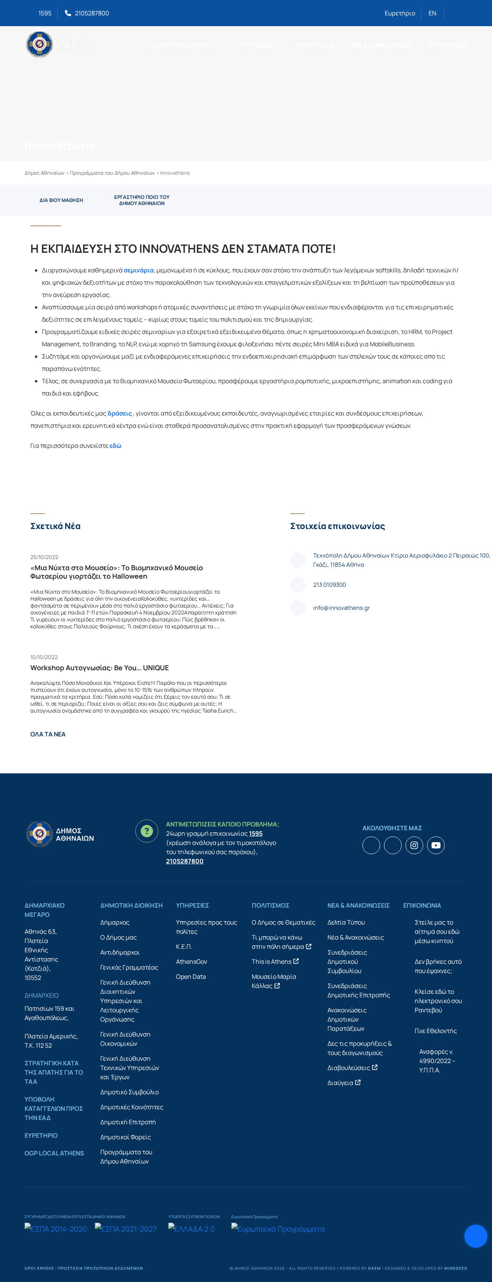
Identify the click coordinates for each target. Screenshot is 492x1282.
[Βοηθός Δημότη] (476, 1236)
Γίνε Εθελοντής (436, 1031)
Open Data (191, 976)
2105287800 (92, 13)
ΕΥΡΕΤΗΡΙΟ (41, 1135)
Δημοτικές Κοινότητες (131, 1107)
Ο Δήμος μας (118, 937)
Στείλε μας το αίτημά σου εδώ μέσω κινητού (437, 931)
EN (432, 13)
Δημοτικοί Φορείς (125, 1137)
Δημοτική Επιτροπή (128, 1122)
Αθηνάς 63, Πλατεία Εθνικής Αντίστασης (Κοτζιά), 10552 (41, 954)
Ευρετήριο (400, 13)
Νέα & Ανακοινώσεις (355, 937)
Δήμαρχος (115, 922)
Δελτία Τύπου (346, 922)
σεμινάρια (139, 270)
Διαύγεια (340, 1082)
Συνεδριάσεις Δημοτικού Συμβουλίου (347, 961)
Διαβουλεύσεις (348, 1067)
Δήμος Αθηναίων (45, 172)
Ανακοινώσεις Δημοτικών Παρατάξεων (347, 1019)
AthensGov (191, 961)
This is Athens (271, 961)
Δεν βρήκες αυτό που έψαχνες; (438, 966)
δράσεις (120, 413)
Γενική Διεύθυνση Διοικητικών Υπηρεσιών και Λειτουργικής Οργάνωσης (125, 1000)
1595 (45, 13)
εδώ (115, 445)
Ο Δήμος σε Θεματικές (284, 922)
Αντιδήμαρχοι (120, 952)
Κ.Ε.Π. (184, 946)
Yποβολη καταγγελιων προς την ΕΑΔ (54, 1108)
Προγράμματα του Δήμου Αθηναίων (112, 172)
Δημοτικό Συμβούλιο (129, 1092)
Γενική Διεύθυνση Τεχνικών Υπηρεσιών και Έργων (129, 1067)
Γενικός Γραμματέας (129, 967)
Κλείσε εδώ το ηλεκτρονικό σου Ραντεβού (438, 1000)
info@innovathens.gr (341, 608)
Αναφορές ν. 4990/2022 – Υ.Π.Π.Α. (437, 1060)
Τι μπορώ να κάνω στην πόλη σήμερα (278, 942)
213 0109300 (329, 585)
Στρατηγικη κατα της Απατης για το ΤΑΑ (54, 1072)
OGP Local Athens (54, 1153)
